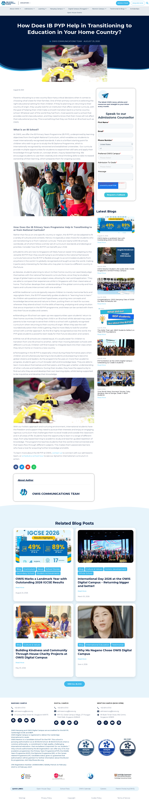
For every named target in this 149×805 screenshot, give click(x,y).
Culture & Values (94, 569)
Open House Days (44, 789)
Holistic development (115, 569)
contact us (57, 453)
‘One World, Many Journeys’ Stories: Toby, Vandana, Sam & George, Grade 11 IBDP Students (113, 393)
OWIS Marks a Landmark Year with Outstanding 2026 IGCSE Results (111, 239)
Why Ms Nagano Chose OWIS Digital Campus (105, 652)
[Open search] (147, 3)
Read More (101, 242)
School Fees (64, 789)
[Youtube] (26, 720)
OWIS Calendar (85, 789)
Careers (103, 789)
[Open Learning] (46, 9)
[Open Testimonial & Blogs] (126, 9)
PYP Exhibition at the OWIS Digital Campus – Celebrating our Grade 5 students (115, 361)
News (40, 569)
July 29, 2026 (101, 266)
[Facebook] (13, 720)
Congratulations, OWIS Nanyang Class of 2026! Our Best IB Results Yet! (115, 300)
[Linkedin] (33, 720)
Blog (19, 569)
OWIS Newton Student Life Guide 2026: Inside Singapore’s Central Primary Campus (115, 269)
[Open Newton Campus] (105, 9)
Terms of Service (123, 798)
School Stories (53, 569)
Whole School (85, 573)
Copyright (71, 798)
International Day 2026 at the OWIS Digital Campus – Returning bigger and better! (104, 582)
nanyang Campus (19, 703)
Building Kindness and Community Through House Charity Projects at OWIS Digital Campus (41, 654)
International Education (97, 645)
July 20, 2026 (101, 297)
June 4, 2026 (82, 664)
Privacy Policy (46, 798)
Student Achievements (48, 573)
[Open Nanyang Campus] (64, 9)
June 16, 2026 (101, 328)
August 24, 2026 (102, 236)
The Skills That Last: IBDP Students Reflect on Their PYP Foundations (115, 331)
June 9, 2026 (101, 389)
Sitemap (22, 798)
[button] (15, 467)
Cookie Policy (96, 798)
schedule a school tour (32, 456)
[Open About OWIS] (20, 9)
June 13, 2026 (101, 358)
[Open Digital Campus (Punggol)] (88, 9)
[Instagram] (20, 720)
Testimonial (118, 645)
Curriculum (29, 569)
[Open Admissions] (34, 9)
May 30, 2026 (21, 668)
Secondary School (25, 573)
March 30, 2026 (83, 596)
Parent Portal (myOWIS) (125, 789)
